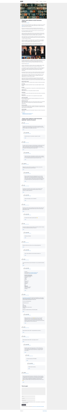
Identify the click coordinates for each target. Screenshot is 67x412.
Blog (37, 1)
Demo (28, 63)
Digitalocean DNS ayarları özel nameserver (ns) (27, 113)
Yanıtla (23, 129)
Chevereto (23, 25)
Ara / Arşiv (45, 1)
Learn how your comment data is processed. (38, 406)
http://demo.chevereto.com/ (34, 272)
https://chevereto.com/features (33, 273)
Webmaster (23, 112)
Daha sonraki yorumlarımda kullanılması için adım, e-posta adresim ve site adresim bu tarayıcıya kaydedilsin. (33, 402)
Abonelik (41, 1)
